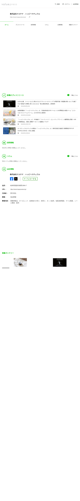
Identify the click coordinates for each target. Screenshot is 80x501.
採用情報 (33, 24)
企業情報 (60, 24)
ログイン (67, 4)
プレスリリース (20, 24)
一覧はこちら (74, 95)
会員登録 (75, 4)
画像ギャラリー (73, 24)
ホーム (7, 24)
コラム (47, 24)
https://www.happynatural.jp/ (18, 17)
